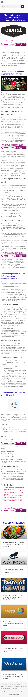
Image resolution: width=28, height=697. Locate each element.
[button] (14, 10)
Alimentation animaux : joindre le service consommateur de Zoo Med (13, 544)
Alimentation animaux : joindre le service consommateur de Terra (13, 623)
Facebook (15, 471)
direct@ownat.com (18, 433)
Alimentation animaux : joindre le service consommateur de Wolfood (13, 570)
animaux (20, 107)
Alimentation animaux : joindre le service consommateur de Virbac (13, 676)
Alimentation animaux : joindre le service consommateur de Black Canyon (13, 492)
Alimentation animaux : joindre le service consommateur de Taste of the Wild (13, 597)
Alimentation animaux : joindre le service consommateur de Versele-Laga (13, 650)
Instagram (21, 471)
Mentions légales (20, 691)
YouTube (3, 473)
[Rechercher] (22, 6)
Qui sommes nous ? (8, 691)
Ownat (3, 429)
